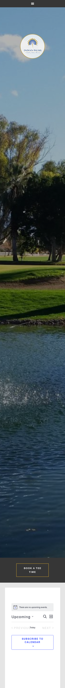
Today (32, 627)
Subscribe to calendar (32, 640)
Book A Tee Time (32, 570)
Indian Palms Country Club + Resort (32, 46)
